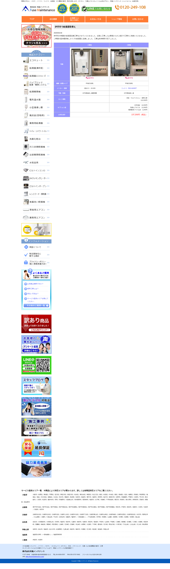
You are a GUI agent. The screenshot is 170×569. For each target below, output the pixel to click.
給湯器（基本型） (36, 69)
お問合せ (137, 19)
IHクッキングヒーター (36, 179)
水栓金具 (36, 163)
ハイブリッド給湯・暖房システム (36, 84)
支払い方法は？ (33, 294)
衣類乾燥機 (36, 147)
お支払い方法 (95, 19)
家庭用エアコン (36, 210)
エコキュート (36, 61)
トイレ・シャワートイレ (36, 131)
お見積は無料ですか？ (35, 284)
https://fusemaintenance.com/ (35, 556)
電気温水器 (36, 100)
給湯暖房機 (36, 92)
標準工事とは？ (33, 289)
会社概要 (53, 19)
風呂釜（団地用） (36, 116)
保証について (36, 247)
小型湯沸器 (36, 108)
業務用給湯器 (36, 124)
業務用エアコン (36, 218)
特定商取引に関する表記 (36, 255)
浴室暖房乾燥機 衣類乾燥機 (36, 155)
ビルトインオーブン (36, 187)
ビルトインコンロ (36, 171)
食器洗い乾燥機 (36, 202)
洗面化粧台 (36, 139)
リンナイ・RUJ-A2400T (129, 88)
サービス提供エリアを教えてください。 (37, 300)
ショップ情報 (116, 19)
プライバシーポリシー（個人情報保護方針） (36, 263)
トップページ (32, 19)
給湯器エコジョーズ (36, 76)
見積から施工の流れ (74, 19)
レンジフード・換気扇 (36, 194)
